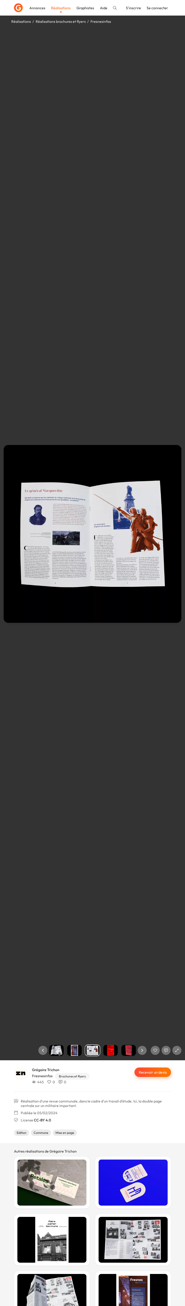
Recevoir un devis (153, 1072)
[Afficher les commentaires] (166, 1050)
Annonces (37, 8)
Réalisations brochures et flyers (61, 21)
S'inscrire (133, 8)
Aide (103, 8)
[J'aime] (155, 1050)
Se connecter (157, 8)
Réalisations (61, 8)
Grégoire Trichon (45, 1069)
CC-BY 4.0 (42, 1120)
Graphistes (85, 8)
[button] (42, 1050)
